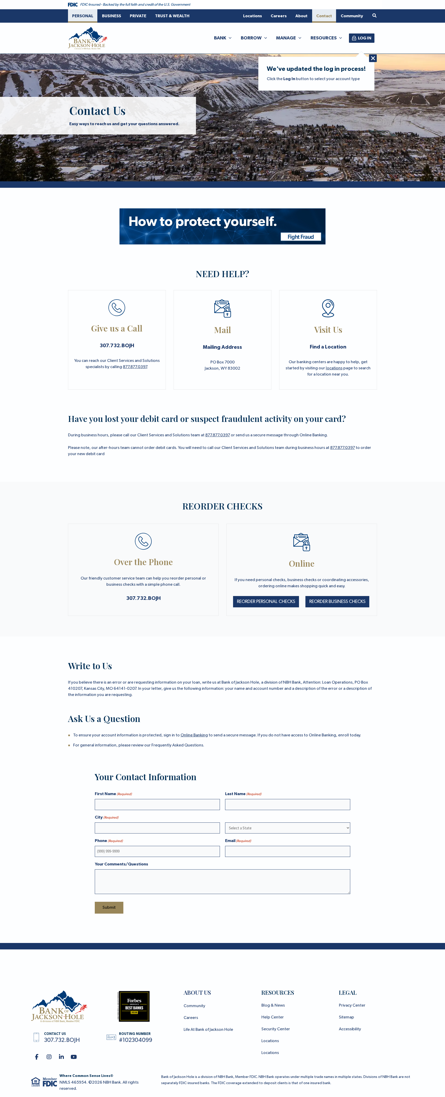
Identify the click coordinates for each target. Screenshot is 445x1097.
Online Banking (194, 735)
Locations (270, 1041)
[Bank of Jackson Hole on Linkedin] (61, 1057)
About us (197, 992)
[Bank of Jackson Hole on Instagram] (49, 1057)
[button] (374, 15)
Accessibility (350, 1029)
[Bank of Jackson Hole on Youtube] (73, 1057)
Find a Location (328, 347)
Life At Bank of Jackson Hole (208, 1030)
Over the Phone (143, 561)
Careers (191, 1018)
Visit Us (328, 329)
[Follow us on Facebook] (36, 1057)
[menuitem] (82, 16)
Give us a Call (116, 328)
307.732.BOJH (117, 345)
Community (194, 1006)
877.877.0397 (135, 367)
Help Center (272, 1017)
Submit (109, 908)
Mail (222, 329)
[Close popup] (373, 58)
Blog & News (273, 1006)
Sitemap (346, 1017)
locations (334, 368)
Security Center (275, 1029)
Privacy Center (352, 1006)
